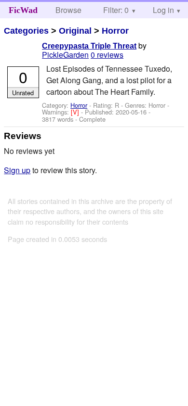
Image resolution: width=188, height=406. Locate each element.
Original (75, 31)
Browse (68, 9)
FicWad (23, 10)
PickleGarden (65, 54)
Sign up (17, 170)
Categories (26, 31)
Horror (115, 31)
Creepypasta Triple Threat (89, 46)
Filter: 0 (116, 9)
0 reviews (107, 54)
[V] (76, 111)
